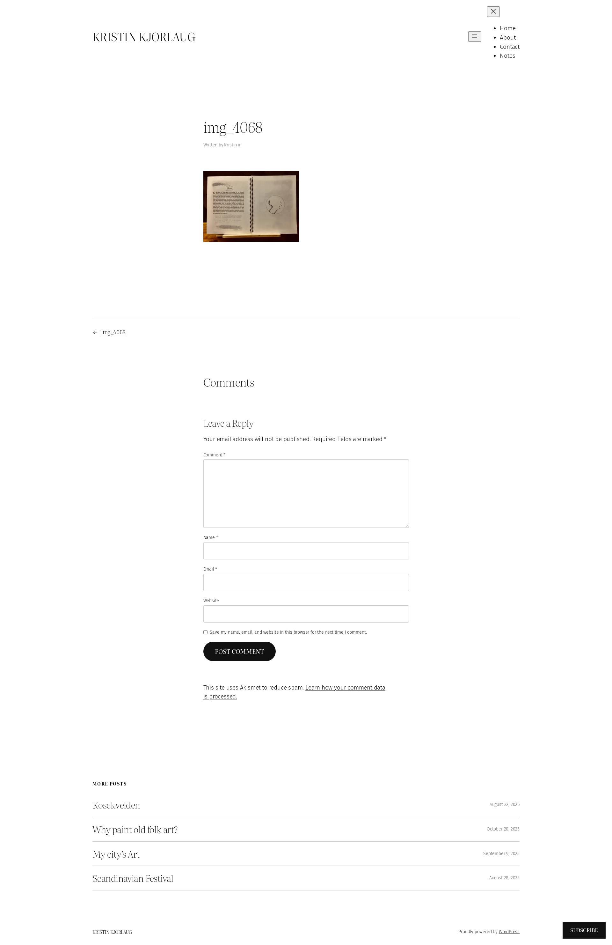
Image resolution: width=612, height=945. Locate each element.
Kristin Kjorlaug (143, 36)
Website (211, 600)
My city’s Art (116, 854)
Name (210, 537)
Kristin (230, 145)
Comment (214, 455)
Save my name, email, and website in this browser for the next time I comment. (288, 632)
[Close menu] (493, 11)
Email (210, 569)
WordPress (509, 931)
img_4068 (113, 332)
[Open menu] (474, 36)
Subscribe (584, 930)
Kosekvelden (116, 804)
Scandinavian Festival (132, 878)
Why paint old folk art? (135, 829)
